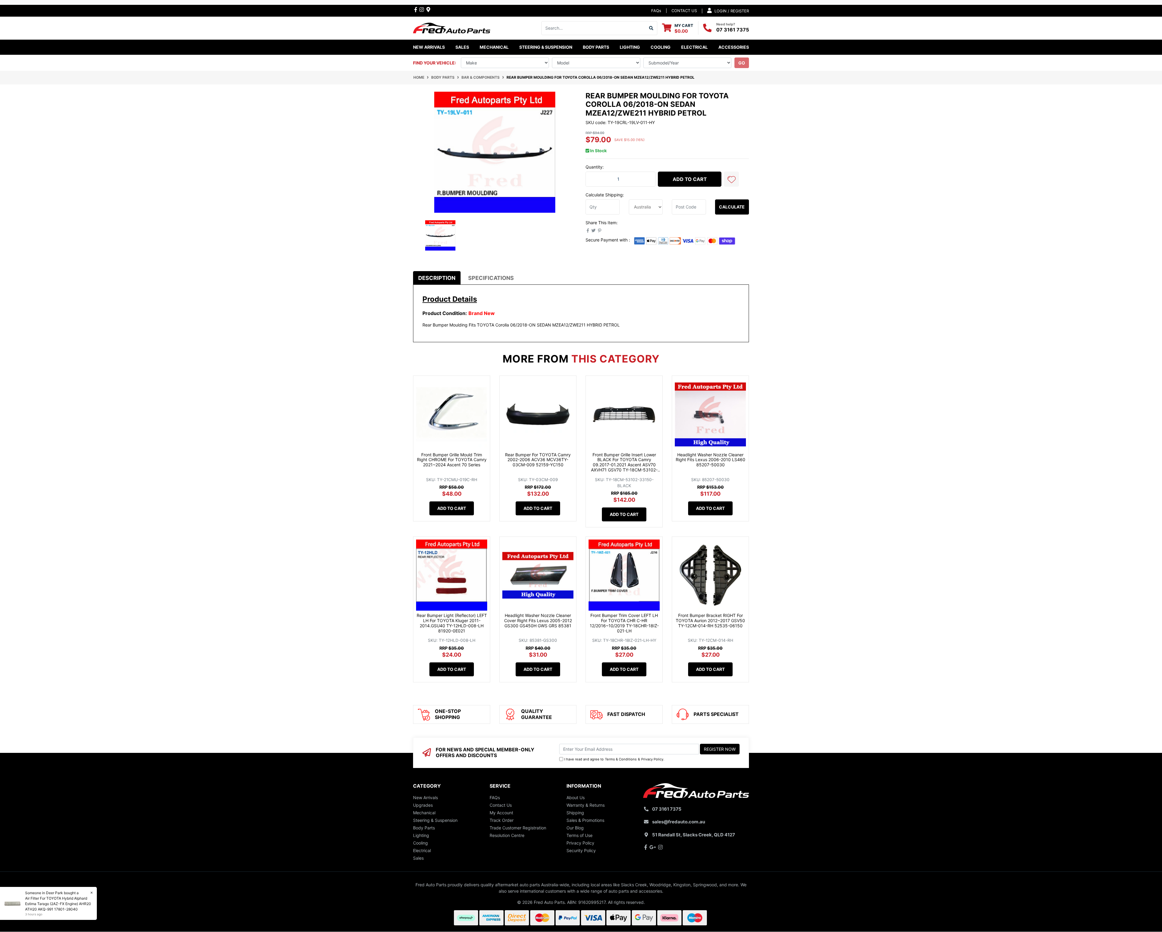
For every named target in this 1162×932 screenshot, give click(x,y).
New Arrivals (429, 47)
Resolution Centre (507, 835)
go (741, 62)
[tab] (437, 278)
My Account (501, 812)
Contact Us (501, 805)
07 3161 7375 (732, 30)
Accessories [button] (733, 47)
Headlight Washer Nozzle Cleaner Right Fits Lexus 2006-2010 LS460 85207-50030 (710, 460)
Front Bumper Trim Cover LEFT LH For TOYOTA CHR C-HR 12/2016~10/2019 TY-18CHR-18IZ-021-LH (624, 623)
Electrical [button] (694, 47)
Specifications (491, 278)
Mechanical (424, 812)
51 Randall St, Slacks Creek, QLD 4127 (693, 835)
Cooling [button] (661, 47)
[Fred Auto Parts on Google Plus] (428, 9)
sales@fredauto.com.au (678, 822)
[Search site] (651, 28)
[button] (731, 179)
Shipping (575, 812)
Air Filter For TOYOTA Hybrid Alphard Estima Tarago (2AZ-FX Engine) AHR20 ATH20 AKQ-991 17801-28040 (58, 903)
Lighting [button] (630, 47)
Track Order (502, 820)
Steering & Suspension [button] (545, 47)
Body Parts (424, 827)
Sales (418, 858)
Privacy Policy (652, 759)
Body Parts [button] (596, 47)
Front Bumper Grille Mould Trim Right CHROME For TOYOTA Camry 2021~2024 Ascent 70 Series (452, 460)
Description (436, 278)
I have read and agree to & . (614, 759)
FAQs (656, 10)
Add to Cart (690, 179)
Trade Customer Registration (518, 827)
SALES (462, 47)
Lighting (421, 835)
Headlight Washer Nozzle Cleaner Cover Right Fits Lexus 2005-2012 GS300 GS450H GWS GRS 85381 (538, 620)
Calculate (732, 206)
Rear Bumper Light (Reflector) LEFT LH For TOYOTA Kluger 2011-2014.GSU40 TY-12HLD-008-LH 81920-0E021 (452, 623)
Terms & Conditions (621, 759)
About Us (575, 797)
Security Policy (581, 850)
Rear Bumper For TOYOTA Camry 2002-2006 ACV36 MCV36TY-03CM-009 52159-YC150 (538, 460)
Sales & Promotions (585, 820)
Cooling (420, 842)
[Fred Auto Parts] (451, 27)
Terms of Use (579, 835)
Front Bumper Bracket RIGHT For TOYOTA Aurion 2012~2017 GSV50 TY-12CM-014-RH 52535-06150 (710, 620)
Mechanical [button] (494, 47)
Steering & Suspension (435, 820)
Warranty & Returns (585, 805)
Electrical (422, 850)
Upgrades (423, 805)
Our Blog (575, 827)
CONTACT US (684, 10)
